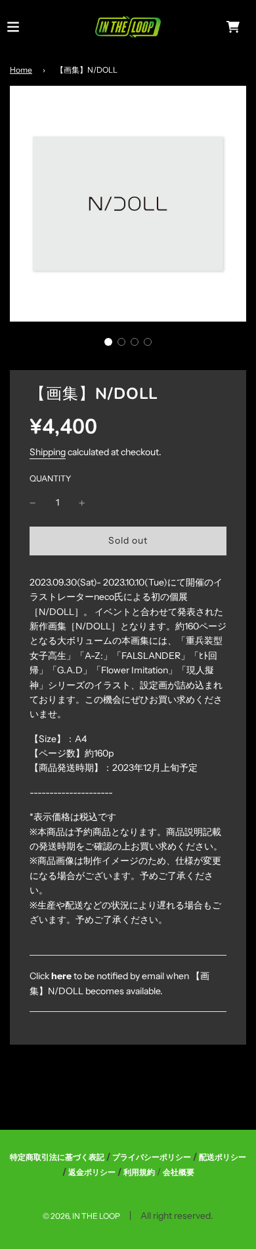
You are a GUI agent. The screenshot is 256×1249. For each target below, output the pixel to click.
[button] (108, 342)
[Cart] (233, 27)
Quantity (51, 478)
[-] (33, 502)
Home (21, 70)
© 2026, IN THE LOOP (81, 1216)
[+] (82, 502)
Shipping (48, 452)
